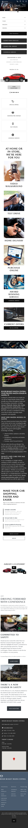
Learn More (14, 661)
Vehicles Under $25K (3, 804)
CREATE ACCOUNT (14, 534)
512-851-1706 (11, 730)
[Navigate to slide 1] (10, 11)
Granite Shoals (17, 407)
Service (13, 786)
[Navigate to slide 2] (11, 11)
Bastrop (15, 405)
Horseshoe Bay (8, 407)
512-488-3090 (11, 733)
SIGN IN (14, 538)
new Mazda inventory (17, 451)
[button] (14, 759)
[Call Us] (17, 1)
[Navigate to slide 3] (13, 11)
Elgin (19, 405)
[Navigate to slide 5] (16, 11)
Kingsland (3, 408)
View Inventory (14, 708)
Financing (24, 786)
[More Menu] (2, 5)
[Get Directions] (20, 2)
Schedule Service (14, 138)
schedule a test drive (12, 448)
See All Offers (14, 328)
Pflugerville (9, 405)
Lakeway (3, 405)
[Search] (23, 2)
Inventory (4, 786)
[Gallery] (14, 345)
